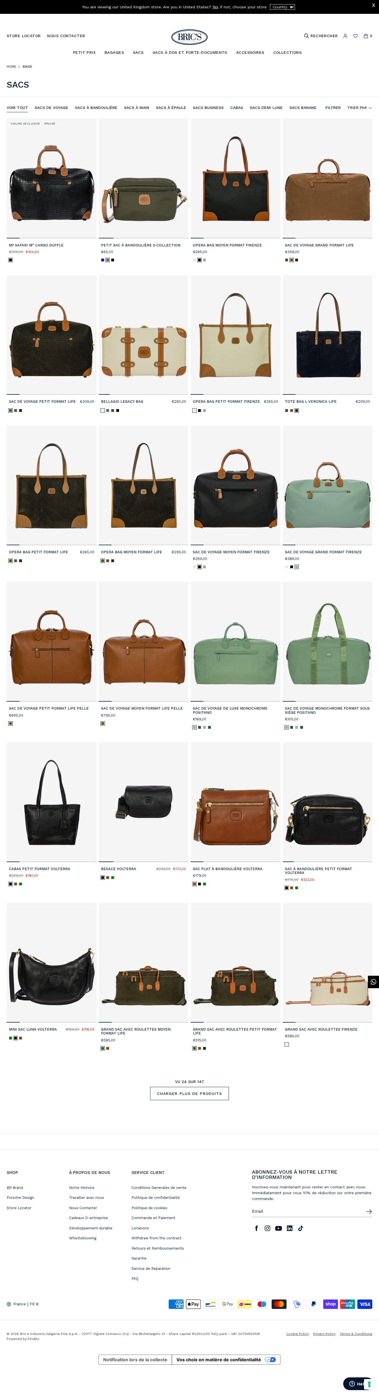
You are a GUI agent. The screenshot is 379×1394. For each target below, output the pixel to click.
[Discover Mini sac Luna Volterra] (52, 963)
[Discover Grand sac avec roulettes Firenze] (328, 963)
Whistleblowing (82, 1238)
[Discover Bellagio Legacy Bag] (144, 335)
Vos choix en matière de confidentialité (218, 1359)
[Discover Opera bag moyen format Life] (144, 485)
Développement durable (90, 1228)
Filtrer (333, 107)
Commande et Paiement (153, 1218)
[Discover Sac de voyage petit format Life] (52, 335)
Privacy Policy (324, 1334)
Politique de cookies (149, 1208)
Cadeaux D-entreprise (88, 1218)
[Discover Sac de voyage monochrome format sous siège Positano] (328, 642)
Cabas (236, 107)
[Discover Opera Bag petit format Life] (52, 485)
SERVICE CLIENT (148, 1172)
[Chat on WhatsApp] (373, 982)
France (19, 1304)
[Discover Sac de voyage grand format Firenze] (328, 485)
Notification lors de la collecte (135, 1359)
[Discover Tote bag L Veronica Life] (328, 335)
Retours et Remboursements (158, 1248)
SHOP (12, 1172)
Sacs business (208, 107)
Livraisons (140, 1228)
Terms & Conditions (356, 1334)
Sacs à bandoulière (96, 107)
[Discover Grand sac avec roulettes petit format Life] (236, 963)
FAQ (135, 1278)
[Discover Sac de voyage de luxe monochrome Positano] (236, 642)
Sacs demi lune (266, 107)
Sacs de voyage (51, 107)
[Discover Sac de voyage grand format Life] (328, 178)
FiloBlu (33, 1339)
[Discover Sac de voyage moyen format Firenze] (236, 485)
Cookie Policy (297, 1334)
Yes (215, 7)
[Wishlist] (355, 36)
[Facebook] (256, 1228)
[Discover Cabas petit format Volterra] (52, 802)
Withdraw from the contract (156, 1238)
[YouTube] (278, 1228)
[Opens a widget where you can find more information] (358, 1384)
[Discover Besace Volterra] (144, 802)
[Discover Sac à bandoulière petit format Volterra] (328, 802)
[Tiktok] (300, 1228)
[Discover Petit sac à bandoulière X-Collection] (144, 178)
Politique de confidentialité (156, 1198)
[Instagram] (267, 1228)
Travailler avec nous (86, 1198)
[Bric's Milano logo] (189, 37)
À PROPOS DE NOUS (89, 1172)
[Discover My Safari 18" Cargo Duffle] (52, 178)
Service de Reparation (151, 1268)
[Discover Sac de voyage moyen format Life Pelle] (144, 642)
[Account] (345, 36)
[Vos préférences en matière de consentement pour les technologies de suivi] (369, 1384)
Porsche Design (20, 1198)
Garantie (139, 1258)
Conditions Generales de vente (159, 1188)
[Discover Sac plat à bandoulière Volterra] (236, 802)
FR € (34, 1304)
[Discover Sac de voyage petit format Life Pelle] (52, 642)
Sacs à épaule (171, 107)
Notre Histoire (81, 1188)
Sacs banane (303, 107)
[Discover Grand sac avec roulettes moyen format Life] (144, 963)
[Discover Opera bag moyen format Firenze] (236, 178)
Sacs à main (136, 107)
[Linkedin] (289, 1228)
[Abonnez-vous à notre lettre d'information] (369, 1211)
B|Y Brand (15, 1188)
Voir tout (17, 107)
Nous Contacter (83, 1208)
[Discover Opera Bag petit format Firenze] (236, 335)
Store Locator (19, 1208)
